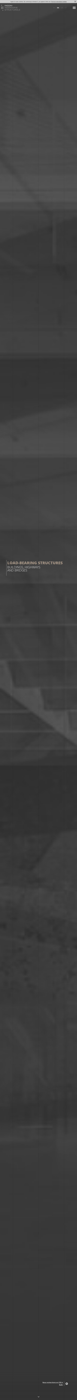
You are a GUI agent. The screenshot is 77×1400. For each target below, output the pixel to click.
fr (54, 8)
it (66, 8)
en (58, 8)
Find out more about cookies (59, 1)
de (62, 8)
